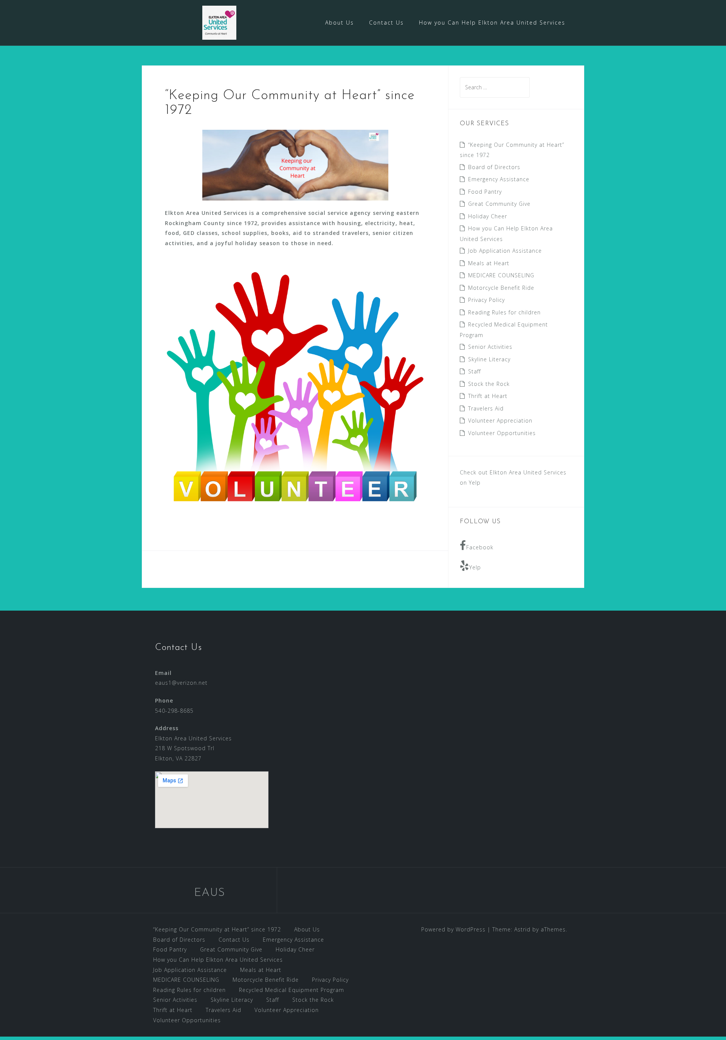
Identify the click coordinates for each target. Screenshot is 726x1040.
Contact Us (386, 22)
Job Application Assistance (505, 250)
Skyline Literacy (489, 359)
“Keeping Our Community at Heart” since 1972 (217, 929)
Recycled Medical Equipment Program (291, 989)
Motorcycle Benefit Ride (501, 287)
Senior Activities (490, 346)
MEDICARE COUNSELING (501, 275)
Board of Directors (494, 167)
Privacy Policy (486, 299)
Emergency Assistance (498, 179)
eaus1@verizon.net (181, 682)
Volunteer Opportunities (502, 433)
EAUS (209, 893)
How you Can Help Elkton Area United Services (492, 22)
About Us (339, 22)
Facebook (479, 547)
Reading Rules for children (504, 312)
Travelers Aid (486, 408)
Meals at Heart (488, 263)
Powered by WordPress (453, 929)
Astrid (522, 929)
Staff (474, 371)
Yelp (475, 567)
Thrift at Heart (487, 396)
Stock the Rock (489, 383)
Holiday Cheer (487, 216)
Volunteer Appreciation (500, 420)
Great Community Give (499, 203)
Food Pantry (485, 191)
